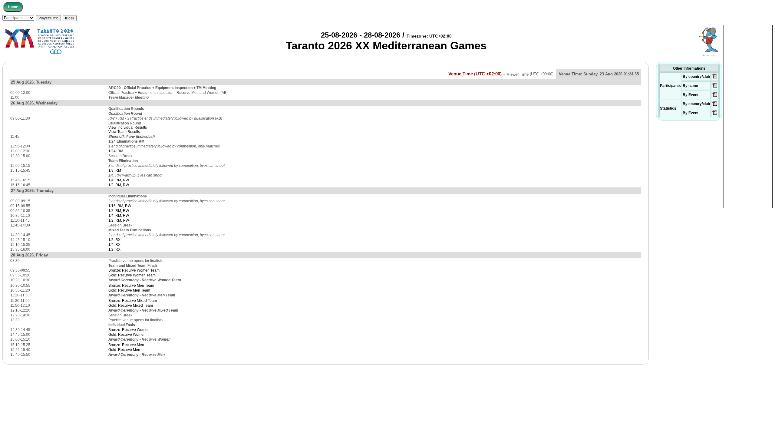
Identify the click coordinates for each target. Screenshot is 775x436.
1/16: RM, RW (119, 206)
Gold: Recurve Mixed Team (130, 305)
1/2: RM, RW (118, 185)
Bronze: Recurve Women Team (134, 270)
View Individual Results (127, 127)
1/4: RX (114, 245)
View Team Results (124, 132)
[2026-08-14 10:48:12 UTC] (715, 78)
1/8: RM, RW (118, 211)
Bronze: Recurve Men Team (131, 285)
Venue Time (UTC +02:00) (475, 73)
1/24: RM (115, 151)
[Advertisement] (748, 116)
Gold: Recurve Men (124, 350)
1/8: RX (114, 240)
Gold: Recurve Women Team (132, 275)
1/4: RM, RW (118, 180)
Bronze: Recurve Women (129, 330)
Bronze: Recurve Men (126, 345)
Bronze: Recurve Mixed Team (132, 301)
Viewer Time (530, 74)
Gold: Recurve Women (127, 334)
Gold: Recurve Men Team (129, 290)
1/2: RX (114, 249)
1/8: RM (114, 170)
